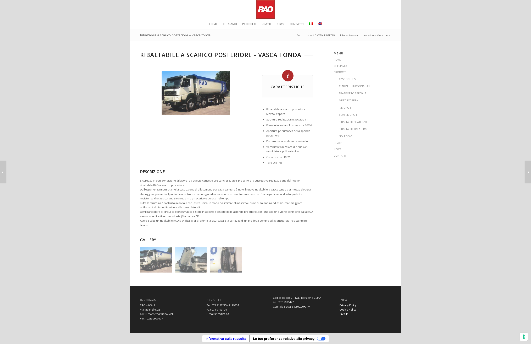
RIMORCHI (345, 107)
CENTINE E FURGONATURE (355, 86)
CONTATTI (340, 155)
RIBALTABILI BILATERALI (353, 122)
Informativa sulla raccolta (226, 339)
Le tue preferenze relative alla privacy (283, 339)
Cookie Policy (348, 309)
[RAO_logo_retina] (265, 9)
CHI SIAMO (340, 66)
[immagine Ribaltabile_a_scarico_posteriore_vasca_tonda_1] (157, 261)
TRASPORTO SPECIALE (352, 93)
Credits (344, 314)
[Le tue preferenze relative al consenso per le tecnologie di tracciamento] (524, 337)
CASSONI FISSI (348, 79)
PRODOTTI (340, 72)
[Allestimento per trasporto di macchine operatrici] (3, 172)
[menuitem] (213, 24)
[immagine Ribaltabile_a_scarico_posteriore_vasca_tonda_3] (227, 261)
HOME (337, 59)
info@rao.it (222, 314)
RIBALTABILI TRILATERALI (353, 129)
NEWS (337, 149)
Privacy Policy (348, 305)
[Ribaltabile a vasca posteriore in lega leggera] (528, 172)
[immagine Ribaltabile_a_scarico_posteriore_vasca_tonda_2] (192, 261)
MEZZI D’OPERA (348, 100)
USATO (338, 143)
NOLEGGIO (345, 136)
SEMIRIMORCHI (348, 115)
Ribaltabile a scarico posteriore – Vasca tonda (175, 35)
